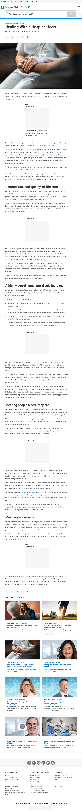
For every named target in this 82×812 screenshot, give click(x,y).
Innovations (22, 699)
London (26, 1)
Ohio (37, 1)
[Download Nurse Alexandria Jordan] (59, 649)
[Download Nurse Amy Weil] (22, 687)
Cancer (17, 623)
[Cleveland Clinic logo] (10, 7)
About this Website (35, 777)
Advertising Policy (34, 779)
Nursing (15, 23)
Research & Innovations (11, 786)
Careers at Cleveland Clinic (12, 779)
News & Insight (23, 623)
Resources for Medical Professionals (15, 792)
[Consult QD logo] (25, 7)
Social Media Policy (35, 782)
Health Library (9, 788)
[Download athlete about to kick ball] (59, 610)
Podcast (58, 662)
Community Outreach (11, 784)
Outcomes (57, 782)
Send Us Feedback (35, 775)
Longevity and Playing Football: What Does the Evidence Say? (57, 626)
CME (56, 779)
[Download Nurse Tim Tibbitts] (22, 726)
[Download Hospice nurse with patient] (22, 610)
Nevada (31, 1)
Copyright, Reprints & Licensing (38, 784)
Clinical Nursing (21, 23)
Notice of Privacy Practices (37, 790)
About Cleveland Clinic (11, 777)
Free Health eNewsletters (12, 790)
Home (7, 775)
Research (23, 662)
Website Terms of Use (36, 786)
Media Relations (9, 795)
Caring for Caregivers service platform (30, 492)
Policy (36, 135)
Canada (15, 1)
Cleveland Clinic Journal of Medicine (64, 777)
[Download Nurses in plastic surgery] (59, 726)
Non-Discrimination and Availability (39, 792)
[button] (79, 7)
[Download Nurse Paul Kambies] (59, 687)
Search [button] (71, 13)
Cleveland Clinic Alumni (61, 775)
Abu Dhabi (9, 1)
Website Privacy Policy (36, 788)
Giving (6, 782)
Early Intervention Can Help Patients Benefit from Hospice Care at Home (20, 666)
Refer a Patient (58, 786)
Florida (21, 1)
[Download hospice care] (22, 649)
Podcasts (57, 784)
